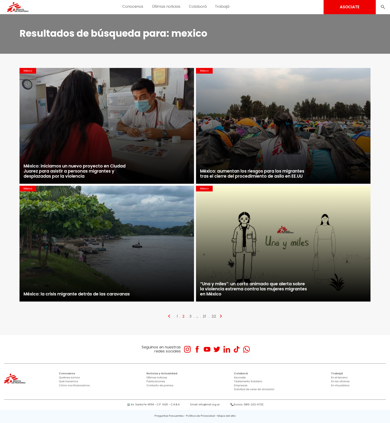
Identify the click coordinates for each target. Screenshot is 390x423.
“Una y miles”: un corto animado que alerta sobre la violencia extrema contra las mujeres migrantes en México (253, 289)
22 (214, 316)
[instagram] (187, 349)
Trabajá (337, 373)
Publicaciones (155, 381)
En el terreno (339, 377)
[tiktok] (236, 349)
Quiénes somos (69, 377)
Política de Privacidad (200, 416)
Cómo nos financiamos (74, 385)
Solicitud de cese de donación (254, 389)
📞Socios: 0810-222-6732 (246, 404)
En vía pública (340, 385)
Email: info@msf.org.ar (205, 404)
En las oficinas (340, 381)
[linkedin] (226, 349)
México (28, 70)
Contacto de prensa (159, 385)
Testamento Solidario (248, 381)
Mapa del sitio (226, 416)
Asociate (240, 377)
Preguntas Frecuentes (169, 416)
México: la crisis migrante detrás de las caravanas (77, 294)
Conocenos (67, 373)
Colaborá (241, 373)
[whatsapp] (246, 349)
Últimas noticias (156, 377)
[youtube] (207, 349)
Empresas (240, 385)
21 (204, 316)
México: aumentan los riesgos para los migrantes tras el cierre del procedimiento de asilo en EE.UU (252, 173)
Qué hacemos (68, 381)
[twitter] (216, 349)
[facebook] (197, 349)
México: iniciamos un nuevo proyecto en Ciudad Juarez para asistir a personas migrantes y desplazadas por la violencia (75, 171)
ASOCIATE (350, 7)
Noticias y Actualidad (161, 373)
